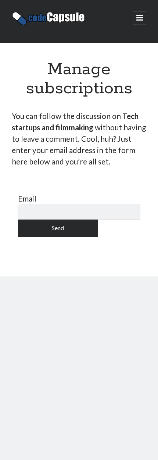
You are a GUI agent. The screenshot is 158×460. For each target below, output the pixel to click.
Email (27, 198)
